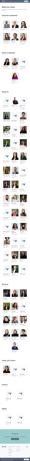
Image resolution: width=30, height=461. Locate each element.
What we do (10, 449)
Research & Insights (16, 1)
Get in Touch (26, 1)
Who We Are (7, 1)
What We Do (11, 1)
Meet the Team (10, 452)
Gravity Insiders (18, 449)
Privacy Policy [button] (11, 459)
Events (20, 1)
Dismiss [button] (26, 459)
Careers (23, 1)
